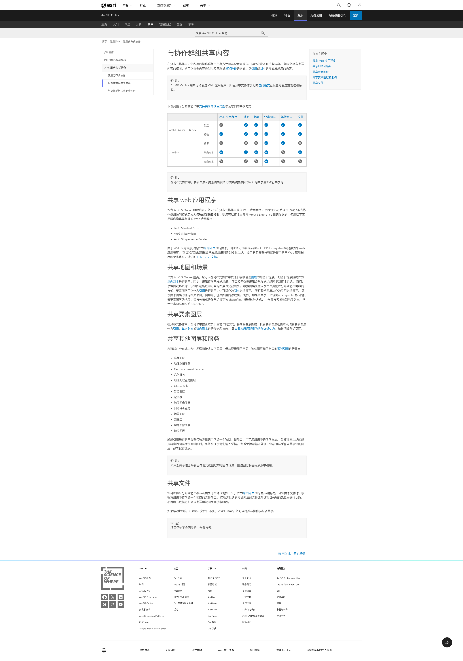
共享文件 (318, 83)
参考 (191, 24)
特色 (287, 15)
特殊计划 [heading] (281, 568)
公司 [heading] (244, 568)
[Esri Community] (104, 604)
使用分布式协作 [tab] (116, 67)
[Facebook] (104, 597)
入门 (116, 24)
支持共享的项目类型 (212, 106)
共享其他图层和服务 (325, 77)
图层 (254, 277)
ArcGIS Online (110, 15)
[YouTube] (121, 604)
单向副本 (209, 248)
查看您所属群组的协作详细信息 (255, 328)
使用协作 (115, 41)
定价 (356, 15)
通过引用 (283, 349)
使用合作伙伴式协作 (114, 60)
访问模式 (264, 85)
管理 (179, 24)
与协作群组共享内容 (119, 83)
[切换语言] (349, 5)
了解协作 (108, 52)
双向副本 (202, 328)
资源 (300, 15)
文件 (301, 117)
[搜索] (339, 5)
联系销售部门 (338, 15)
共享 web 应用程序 (324, 60)
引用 (254, 68)
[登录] (359, 5)
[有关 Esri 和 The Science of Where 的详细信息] (112, 579)
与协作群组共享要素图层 (122, 90)
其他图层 (286, 117)
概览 (274, 15)
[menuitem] (153, 578)
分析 (139, 24)
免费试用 (316, 15)
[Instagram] (112, 604)
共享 (150, 24)
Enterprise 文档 (207, 257)
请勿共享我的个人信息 (319, 650)
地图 (246, 117)
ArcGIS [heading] (143, 568)
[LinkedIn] (121, 597)
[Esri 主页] (108, 5)
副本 (263, 68)
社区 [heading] (176, 568)
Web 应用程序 (228, 117)
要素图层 (270, 117)
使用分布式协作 (132, 41)
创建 (127, 24)
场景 (257, 117)
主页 (104, 24)
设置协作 (231, 68)
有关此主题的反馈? (294, 553)
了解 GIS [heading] (212, 568)
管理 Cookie (283, 650)
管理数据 (165, 24)
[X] (112, 597)
